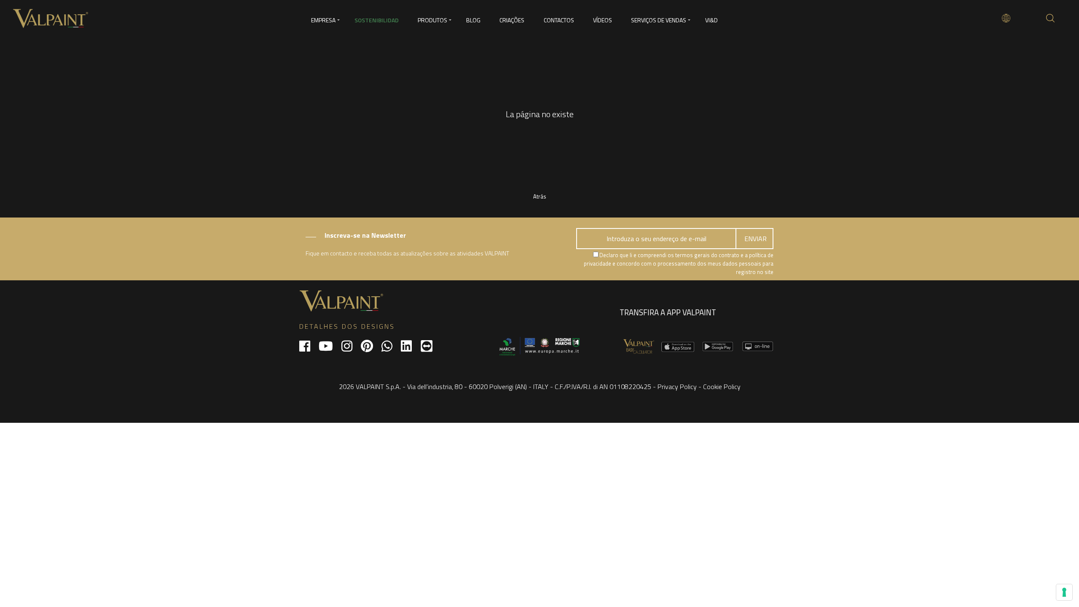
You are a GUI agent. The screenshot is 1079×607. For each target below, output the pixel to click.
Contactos (559, 20)
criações (511, 20)
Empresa (323, 20)
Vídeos (602, 20)
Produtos (432, 20)
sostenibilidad (376, 20)
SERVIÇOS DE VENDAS (658, 20)
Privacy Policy (677, 386)
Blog (473, 20)
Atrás (539, 196)
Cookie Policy (722, 386)
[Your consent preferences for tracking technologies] (1064, 592)
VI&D (711, 20)
